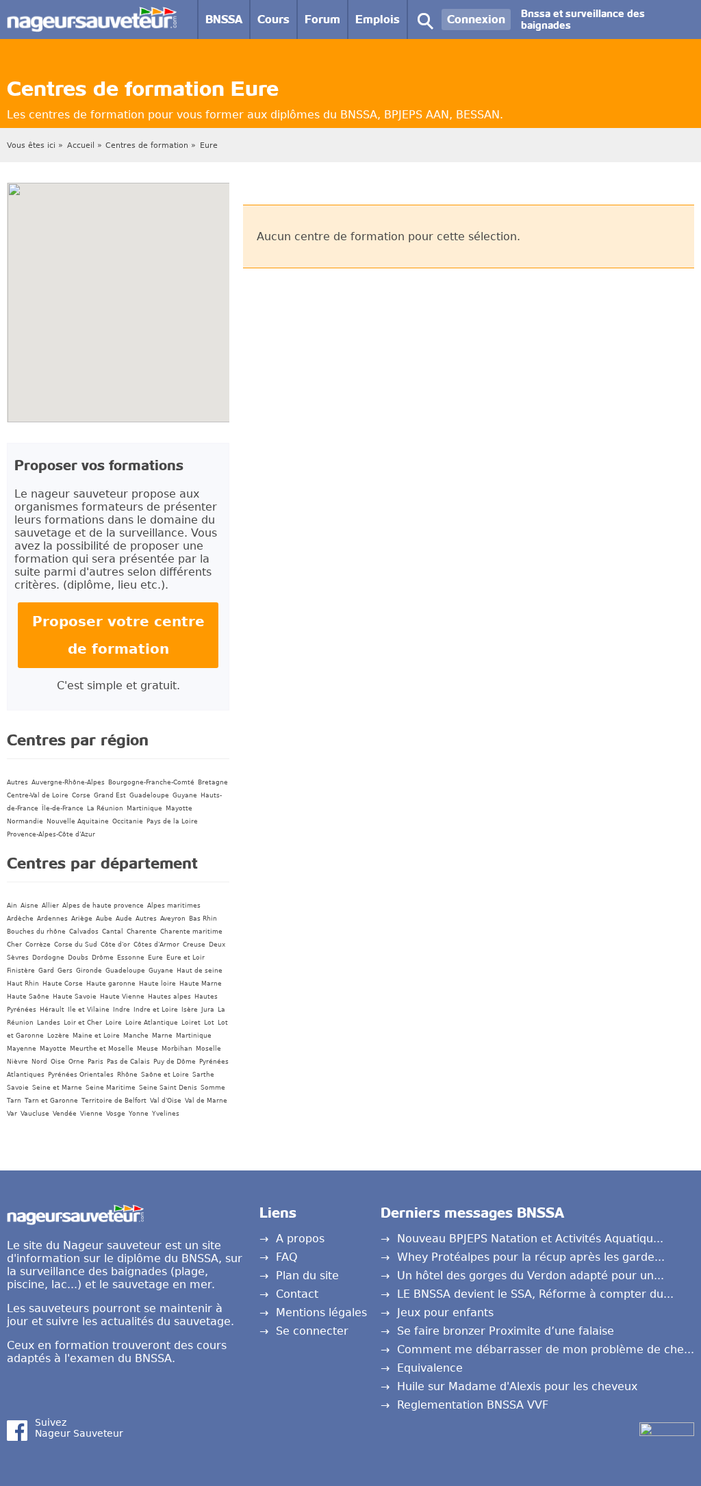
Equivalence (430, 1367)
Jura (207, 1009)
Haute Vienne (122, 996)
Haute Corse (62, 983)
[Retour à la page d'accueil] (92, 13)
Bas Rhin (203, 918)
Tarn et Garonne (51, 1100)
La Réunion (105, 808)
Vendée (65, 1113)
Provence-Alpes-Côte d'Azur (51, 834)
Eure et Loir (185, 957)
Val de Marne (206, 1100)
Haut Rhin (23, 983)
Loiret (191, 1022)
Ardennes (52, 918)
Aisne (29, 905)
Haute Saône (28, 996)
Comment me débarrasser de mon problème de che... (545, 1349)
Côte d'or (115, 944)
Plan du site (307, 1275)
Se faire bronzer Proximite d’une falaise (505, 1330)
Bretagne (213, 782)
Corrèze (38, 944)
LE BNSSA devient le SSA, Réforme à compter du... (535, 1294)
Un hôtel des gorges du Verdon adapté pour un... (530, 1275)
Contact (297, 1294)
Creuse (194, 944)
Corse (81, 795)
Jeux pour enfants (445, 1312)
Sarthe (203, 1074)
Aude (124, 918)
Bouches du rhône (36, 931)
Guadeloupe (149, 795)
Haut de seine (199, 970)
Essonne (130, 957)
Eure (209, 145)
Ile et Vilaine (89, 1009)
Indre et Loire (155, 1009)
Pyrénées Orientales (81, 1074)
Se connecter (312, 1330)
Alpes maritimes (174, 905)
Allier (50, 905)
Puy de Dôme (174, 1061)
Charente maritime (191, 931)
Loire (113, 1022)
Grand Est (110, 795)
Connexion (476, 19)
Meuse (147, 1048)
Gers (65, 970)
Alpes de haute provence (103, 905)
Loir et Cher (83, 1022)
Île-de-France (63, 808)
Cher (14, 944)
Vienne (91, 1113)
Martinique (144, 808)
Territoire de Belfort (113, 1100)
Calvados (84, 931)
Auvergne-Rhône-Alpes (68, 782)
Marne (162, 1035)
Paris (95, 1061)
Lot (209, 1022)
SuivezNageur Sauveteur (79, 1428)
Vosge (115, 1113)
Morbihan (177, 1048)
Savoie (18, 1087)
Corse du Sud (75, 944)
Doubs (78, 957)
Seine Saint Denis (168, 1087)
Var (12, 1113)
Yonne (139, 1113)
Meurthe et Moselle (101, 1048)
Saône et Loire (165, 1074)
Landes (48, 1022)
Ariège (81, 918)
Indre (121, 1009)
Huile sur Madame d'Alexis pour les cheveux (517, 1386)
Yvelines (165, 1113)
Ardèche (20, 918)
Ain (12, 905)
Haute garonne (111, 983)
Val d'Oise (165, 1100)
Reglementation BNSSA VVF (472, 1404)
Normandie (25, 821)
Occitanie (127, 821)
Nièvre (17, 1061)
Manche (136, 1035)
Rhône (127, 1074)
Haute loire (157, 983)
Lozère (58, 1035)
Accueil (80, 145)
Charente (142, 931)
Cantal (112, 931)
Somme (213, 1087)
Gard (46, 970)
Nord (39, 1061)
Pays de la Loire (172, 821)
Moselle (208, 1048)
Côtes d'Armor (156, 944)
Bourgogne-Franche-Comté (151, 782)
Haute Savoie (75, 996)
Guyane (185, 795)
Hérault (52, 1009)
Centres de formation (146, 145)
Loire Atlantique (151, 1022)
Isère (189, 1009)
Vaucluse (35, 1113)
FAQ (287, 1257)
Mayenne (21, 1048)
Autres (17, 782)
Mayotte (179, 808)
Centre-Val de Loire (37, 795)
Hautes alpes (169, 996)
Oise (58, 1061)
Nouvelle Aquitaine (78, 821)
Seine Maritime (111, 1087)
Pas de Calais (128, 1061)
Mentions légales (321, 1312)
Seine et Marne (57, 1087)
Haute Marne (200, 983)
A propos (300, 1238)
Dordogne (48, 957)
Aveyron (173, 918)
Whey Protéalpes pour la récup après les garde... (531, 1257)
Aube (104, 918)
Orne (76, 1061)
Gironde (89, 970)
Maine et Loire (96, 1035)
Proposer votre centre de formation (118, 635)
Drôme (103, 957)
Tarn (14, 1100)
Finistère (21, 970)
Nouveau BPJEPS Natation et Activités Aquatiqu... (530, 1238)
